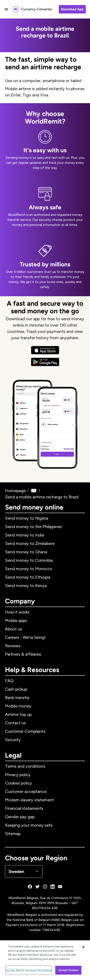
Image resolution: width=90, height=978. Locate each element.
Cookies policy (18, 783)
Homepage (15, 490)
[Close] (83, 947)
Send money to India (24, 535)
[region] (45, 959)
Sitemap (13, 833)
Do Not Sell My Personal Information (29, 970)
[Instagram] (45, 886)
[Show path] (33, 490)
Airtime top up (18, 714)
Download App (72, 9)
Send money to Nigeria (26, 518)
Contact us (15, 722)
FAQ (9, 680)
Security (13, 739)
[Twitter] (37, 886)
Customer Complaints (25, 731)
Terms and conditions (25, 766)
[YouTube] (60, 886)
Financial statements (24, 808)
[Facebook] (30, 886)
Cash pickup (16, 689)
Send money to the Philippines (33, 526)
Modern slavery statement (29, 799)
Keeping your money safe (29, 825)
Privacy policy (18, 774)
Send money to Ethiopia (27, 577)
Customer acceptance (25, 791)
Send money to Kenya (26, 585)
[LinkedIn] (52, 886)
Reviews (12, 645)
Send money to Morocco (28, 568)
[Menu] (6, 9)
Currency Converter (36, 9)
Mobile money (18, 705)
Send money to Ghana (26, 551)
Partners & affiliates (23, 654)
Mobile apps (16, 620)
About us (13, 628)
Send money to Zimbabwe (30, 543)
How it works (17, 612)
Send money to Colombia (29, 560)
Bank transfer (17, 697)
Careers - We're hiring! (25, 637)
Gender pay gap (20, 816)
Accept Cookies (68, 970)
